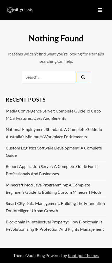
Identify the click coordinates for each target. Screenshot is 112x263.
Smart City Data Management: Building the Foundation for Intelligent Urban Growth (55, 207)
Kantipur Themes (83, 255)
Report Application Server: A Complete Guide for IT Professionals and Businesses (52, 170)
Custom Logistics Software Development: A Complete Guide (54, 151)
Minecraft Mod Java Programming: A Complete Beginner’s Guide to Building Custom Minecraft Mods (54, 188)
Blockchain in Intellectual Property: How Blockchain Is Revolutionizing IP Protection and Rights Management (55, 225)
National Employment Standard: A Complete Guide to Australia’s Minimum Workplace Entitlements (54, 133)
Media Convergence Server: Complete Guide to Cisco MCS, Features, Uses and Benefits (53, 114)
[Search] (83, 77)
